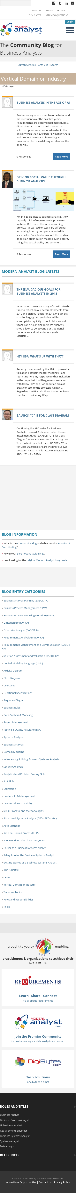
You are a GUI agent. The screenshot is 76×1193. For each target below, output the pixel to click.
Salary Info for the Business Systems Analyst (29, 855)
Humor (61, 10)
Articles (36, 10)
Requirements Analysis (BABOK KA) (24, 637)
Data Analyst (7, 1146)
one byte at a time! (38, 1082)
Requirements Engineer (13, 1130)
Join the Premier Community (38, 1036)
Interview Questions (56, 15)
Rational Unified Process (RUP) (21, 833)
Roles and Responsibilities (18, 899)
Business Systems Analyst (15, 1136)
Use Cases (9, 685)
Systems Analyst (9, 1141)
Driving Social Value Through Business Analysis (41, 179)
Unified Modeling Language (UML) (23, 663)
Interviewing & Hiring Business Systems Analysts (31, 759)
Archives (43, 65)
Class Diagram (12, 678)
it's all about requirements (38, 1000)
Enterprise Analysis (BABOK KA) (21, 630)
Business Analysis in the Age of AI (43, 102)
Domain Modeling (14, 752)
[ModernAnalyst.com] (38, 1021)
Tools (7, 906)
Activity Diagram (13, 670)
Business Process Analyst (14, 1120)
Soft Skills (9, 781)
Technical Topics (13, 892)
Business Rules (12, 707)
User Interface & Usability (18, 803)
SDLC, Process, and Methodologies (23, 811)
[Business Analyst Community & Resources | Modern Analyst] (21, 29)
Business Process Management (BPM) (25, 608)
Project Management (16, 722)
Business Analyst (9, 1114)
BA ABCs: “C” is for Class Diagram (43, 415)
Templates (35, 15)
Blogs (49, 10)
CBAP (7, 877)
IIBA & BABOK (11, 870)
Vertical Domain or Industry (19, 884)
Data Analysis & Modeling (18, 715)
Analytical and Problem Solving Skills (24, 774)
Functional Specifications (18, 693)
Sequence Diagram (14, 700)
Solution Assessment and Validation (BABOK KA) (31, 656)
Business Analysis (14, 744)
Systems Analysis (13, 737)
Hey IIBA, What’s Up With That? (40, 356)
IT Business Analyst (11, 1125)
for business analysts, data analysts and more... (38, 1041)
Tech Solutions (38, 1077)
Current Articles (27, 65)
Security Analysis (13, 766)
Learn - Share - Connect (38, 995)
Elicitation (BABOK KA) (16, 622)
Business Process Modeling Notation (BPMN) (29, 615)
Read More (61, 156)
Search (54, 65)
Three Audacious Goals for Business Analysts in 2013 (38, 291)
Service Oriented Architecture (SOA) (24, 840)
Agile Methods (12, 825)
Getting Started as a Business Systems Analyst (30, 862)
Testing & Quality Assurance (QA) (22, 729)
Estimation (10, 789)
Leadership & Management (19, 796)
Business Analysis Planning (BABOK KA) (26, 600)
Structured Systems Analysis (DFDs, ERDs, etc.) (30, 818)
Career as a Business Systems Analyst (25, 848)
